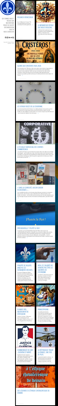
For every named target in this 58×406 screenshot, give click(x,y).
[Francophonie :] (45, 306)
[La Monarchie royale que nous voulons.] (45, 22)
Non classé (40, 281)
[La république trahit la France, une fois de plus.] (45, 346)
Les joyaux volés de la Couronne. (30, 106)
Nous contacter (9, 32)
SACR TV (11, 29)
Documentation (9, 27)
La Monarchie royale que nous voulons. (46, 26)
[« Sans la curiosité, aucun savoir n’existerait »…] (35, 184)
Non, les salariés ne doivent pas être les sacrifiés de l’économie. (45, 268)
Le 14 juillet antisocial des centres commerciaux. (30, 148)
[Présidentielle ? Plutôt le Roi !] (35, 225)
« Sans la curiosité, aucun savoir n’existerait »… (30, 188)
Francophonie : (43, 309)
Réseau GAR (10, 21)
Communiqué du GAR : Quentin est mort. (25, 351)
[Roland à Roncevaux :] (25, 14)
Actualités (19, 160)
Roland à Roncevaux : (25, 18)
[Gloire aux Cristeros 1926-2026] (35, 62)
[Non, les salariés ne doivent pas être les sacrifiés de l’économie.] (45, 262)
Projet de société (8, 25)
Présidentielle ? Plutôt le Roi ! (28, 228)
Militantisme (10, 23)
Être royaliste (20, 38)
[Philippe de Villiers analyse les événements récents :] (25, 262)
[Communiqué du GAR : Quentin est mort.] (25, 346)
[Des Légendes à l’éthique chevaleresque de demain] (35, 387)
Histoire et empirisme (21, 78)
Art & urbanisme (20, 119)
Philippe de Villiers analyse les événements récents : (25, 267)
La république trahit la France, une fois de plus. (45, 352)
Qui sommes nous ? (8, 18)
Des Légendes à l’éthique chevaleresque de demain (33, 391)
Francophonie (40, 322)
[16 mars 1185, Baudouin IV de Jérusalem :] (25, 306)
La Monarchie (40, 38)
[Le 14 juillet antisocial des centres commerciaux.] (35, 143)
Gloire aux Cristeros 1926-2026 (29, 65)
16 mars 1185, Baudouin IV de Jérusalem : (22, 311)
